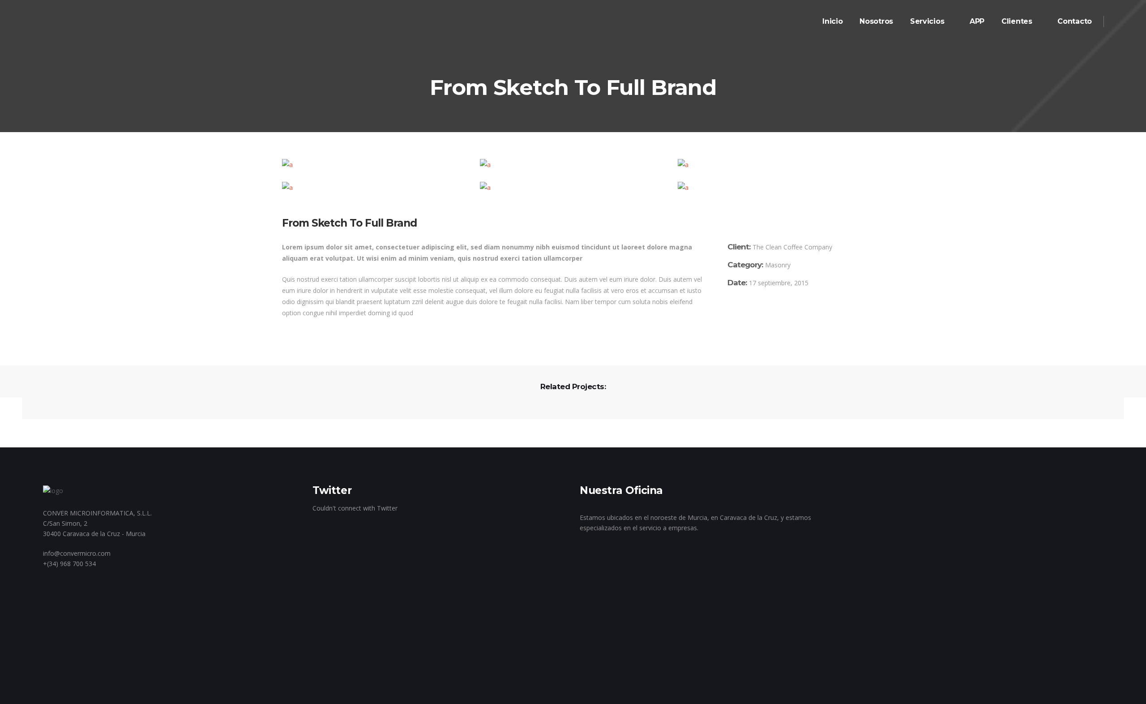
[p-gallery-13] (573, 164)
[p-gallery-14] (771, 164)
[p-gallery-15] (375, 187)
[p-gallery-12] (375, 164)
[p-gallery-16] (573, 187)
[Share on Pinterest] (769, 311)
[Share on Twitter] (743, 311)
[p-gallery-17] (771, 187)
